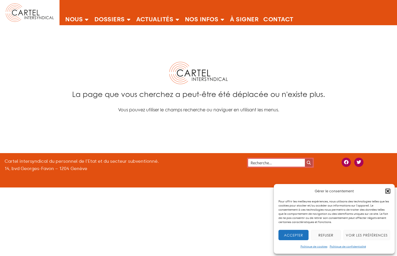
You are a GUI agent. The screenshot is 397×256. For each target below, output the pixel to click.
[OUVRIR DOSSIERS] (129, 19)
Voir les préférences (367, 235)
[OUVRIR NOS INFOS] (222, 19)
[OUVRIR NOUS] (87, 19)
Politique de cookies (314, 246)
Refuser (325, 235)
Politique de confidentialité (348, 246)
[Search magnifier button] (309, 163)
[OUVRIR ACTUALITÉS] (177, 19)
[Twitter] (358, 162)
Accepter (293, 235)
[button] (388, 191)
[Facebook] (346, 162)
